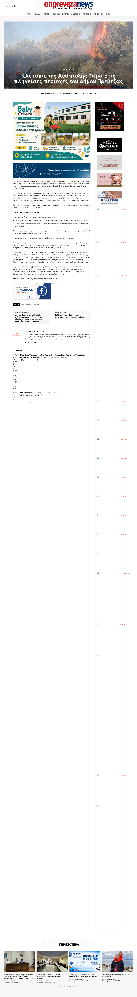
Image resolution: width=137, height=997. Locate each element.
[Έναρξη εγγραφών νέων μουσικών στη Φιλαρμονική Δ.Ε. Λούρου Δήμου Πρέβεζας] (84, 961)
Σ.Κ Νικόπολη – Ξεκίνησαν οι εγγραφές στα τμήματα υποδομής (70, 316)
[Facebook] (25, 342)
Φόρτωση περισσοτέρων (68, 986)
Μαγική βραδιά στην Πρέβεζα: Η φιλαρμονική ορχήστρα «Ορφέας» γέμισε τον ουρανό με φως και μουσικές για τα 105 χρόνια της (30, 318)
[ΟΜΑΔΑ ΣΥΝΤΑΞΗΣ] (17, 337)
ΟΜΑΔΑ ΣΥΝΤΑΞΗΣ (51, 93)
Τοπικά (36, 304)
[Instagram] (28, 342)
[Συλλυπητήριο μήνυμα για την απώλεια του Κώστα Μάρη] (117, 961)
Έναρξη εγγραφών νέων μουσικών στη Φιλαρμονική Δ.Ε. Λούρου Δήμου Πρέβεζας (83, 975)
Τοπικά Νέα (68, 69)
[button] (10, 6)
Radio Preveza (25, 392)
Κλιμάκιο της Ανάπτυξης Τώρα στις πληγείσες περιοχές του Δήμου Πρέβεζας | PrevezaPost (52, 356)
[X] (32, 342)
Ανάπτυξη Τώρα (26, 304)
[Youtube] (35, 342)
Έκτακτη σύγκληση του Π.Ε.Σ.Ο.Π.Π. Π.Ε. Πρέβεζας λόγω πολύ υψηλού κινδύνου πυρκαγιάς (50, 976)
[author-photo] (5, 981)
